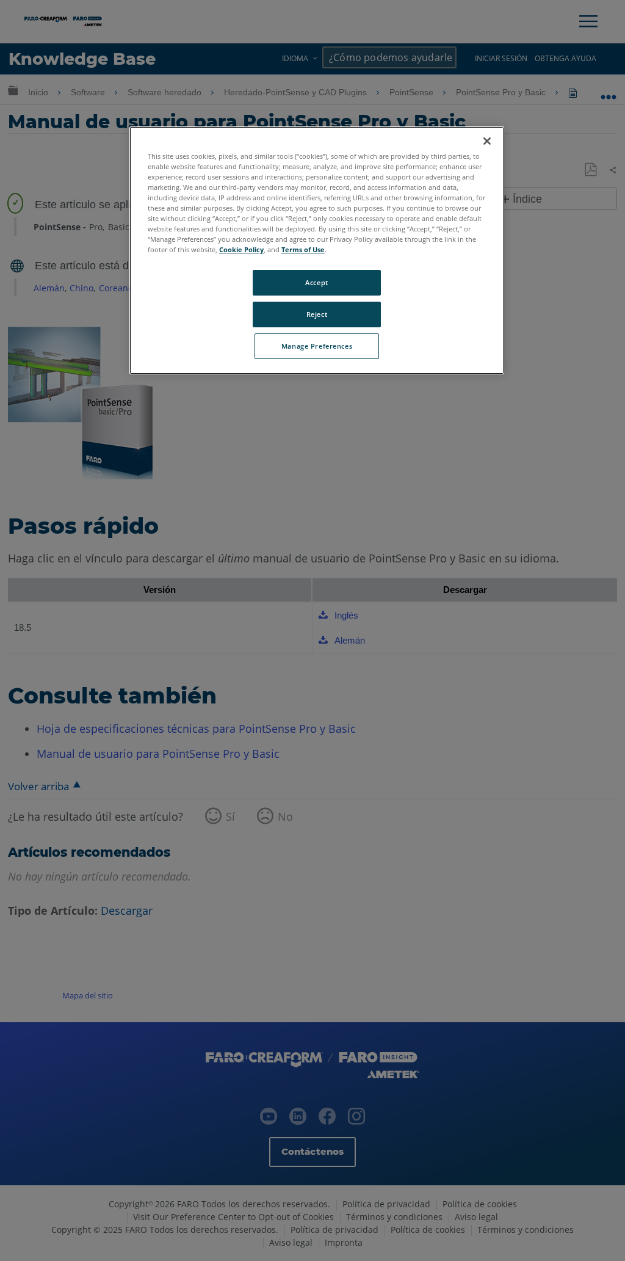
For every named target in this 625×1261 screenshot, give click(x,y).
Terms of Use (303, 249)
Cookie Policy (241, 249)
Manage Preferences (316, 346)
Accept (316, 282)
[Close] (487, 141)
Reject (316, 314)
